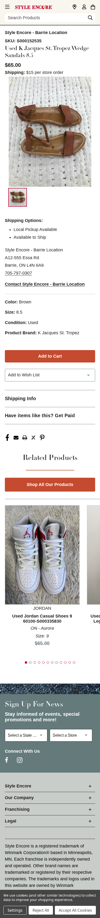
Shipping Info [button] (20, 398)
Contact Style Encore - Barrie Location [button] (45, 284)
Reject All (41, 910)
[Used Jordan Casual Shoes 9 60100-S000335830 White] (42, 554)
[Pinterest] (42, 437)
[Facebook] (7, 437)
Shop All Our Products (50, 484)
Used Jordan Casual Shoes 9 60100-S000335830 (42, 619)
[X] (33, 437)
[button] (7, 6)
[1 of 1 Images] (17, 197)
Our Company (19, 797)
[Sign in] (84, 7)
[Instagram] (20, 760)
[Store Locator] (74, 7)
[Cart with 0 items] (93, 6)
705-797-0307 (18, 273)
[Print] (24, 437)
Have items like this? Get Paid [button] (40, 415)
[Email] (16, 437)
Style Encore (18, 786)
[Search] (90, 19)
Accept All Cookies (75, 910)
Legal (10, 821)
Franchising (17, 809)
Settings (15, 910)
